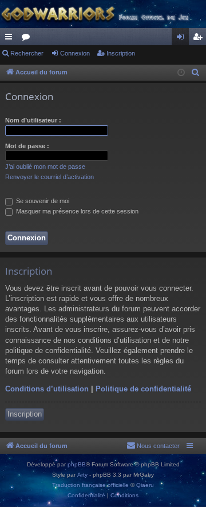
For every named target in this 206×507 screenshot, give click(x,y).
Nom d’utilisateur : (33, 120)
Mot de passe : (27, 145)
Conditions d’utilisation (47, 389)
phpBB (77, 464)
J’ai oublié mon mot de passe (45, 166)
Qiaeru (145, 485)
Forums (28, 39)
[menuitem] (196, 72)
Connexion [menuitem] (182, 39)
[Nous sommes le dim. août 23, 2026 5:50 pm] (181, 73)
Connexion (75, 53)
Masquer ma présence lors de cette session (76, 211)
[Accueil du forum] (103, 14)
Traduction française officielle (90, 485)
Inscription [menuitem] (199, 39)
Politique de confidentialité (143, 389)
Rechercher (26, 53)
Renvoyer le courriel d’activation (49, 176)
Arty (82, 475)
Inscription (120, 53)
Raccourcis (11, 39)
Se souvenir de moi (41, 200)
